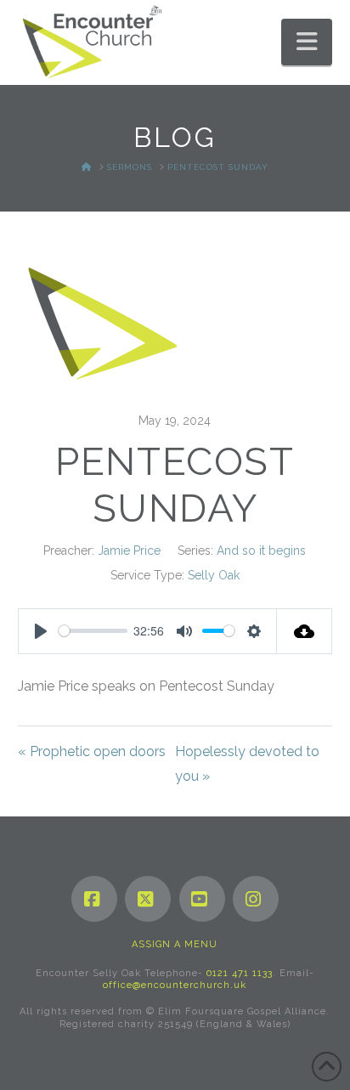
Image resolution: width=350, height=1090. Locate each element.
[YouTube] (202, 899)
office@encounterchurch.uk (174, 985)
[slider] (93, 631)
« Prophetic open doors (92, 751)
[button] (306, 42)
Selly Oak (214, 575)
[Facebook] (94, 899)
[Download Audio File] (304, 631)
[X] (148, 899)
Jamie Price (129, 550)
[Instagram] (256, 899)
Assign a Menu (174, 944)
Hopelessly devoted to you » (247, 763)
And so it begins (261, 550)
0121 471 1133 (239, 973)
